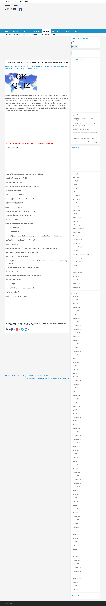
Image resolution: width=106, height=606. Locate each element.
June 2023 (75, 369)
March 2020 (75, 424)
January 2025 (76, 322)
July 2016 (75, 586)
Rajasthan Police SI (40, 66)
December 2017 (77, 523)
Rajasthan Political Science (79, 261)
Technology (76, 276)
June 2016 (75, 589)
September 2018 (77, 490)
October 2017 (76, 531)
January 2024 (76, 344)
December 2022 (77, 380)
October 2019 (76, 443)
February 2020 (76, 428)
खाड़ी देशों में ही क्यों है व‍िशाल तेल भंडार (81, 129)
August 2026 (76, 296)
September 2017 (77, 534)
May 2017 (75, 549)
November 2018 (77, 483)
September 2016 (77, 578)
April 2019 (75, 465)
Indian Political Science (78, 228)
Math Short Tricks (77, 236)
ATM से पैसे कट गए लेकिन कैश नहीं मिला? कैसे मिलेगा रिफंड (85, 138)
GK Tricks (75, 203)
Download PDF (76, 195)
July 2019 (75, 454)
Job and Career (76, 232)
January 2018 (76, 520)
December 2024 (77, 325)
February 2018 (76, 516)
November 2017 (77, 527)
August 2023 (76, 362)
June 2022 (75, 391)
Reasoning (75, 265)
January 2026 (76, 311)
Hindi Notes (76, 206)
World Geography (77, 287)
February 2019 (76, 472)
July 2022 (75, 388)
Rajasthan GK (76, 250)
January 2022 (76, 399)
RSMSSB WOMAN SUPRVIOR (58, 66)
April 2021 (75, 410)
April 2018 (75, 509)
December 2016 (77, 567)
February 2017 (76, 560)
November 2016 (77, 571)
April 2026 (75, 303)
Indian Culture (76, 210)
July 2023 (75, 366)
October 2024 (76, 333)
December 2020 (77, 417)
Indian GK (17, 66)
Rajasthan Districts (78, 243)
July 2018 (75, 498)
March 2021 (75, 413)
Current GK (76, 188)
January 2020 (76, 432)
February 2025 (76, 318)
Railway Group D (28, 66)
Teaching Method (77, 272)
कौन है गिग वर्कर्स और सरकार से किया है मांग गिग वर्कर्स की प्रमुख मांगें (85, 133)
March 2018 (75, 512)
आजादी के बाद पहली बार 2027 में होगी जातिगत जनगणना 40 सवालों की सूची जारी (85, 119)
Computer (75, 184)
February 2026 (76, 307)
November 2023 (77, 351)
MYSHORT (11, 9)
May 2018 (75, 505)
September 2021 (77, 406)
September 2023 (77, 358)
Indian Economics (77, 214)
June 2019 (75, 457)
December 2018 (77, 479)
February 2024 (76, 340)
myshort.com (9, 603)
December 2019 (77, 435)
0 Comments (34, 68)
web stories (76, 280)
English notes (76, 199)
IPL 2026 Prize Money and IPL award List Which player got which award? (85, 124)
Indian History (76, 225)
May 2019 (75, 461)
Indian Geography (77, 217)
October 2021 (76, 402)
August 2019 (76, 450)
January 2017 (76, 564)
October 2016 (76, 575)
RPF (47, 66)
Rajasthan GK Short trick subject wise (82, 254)
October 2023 (76, 355)
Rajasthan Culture (77, 239)
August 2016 (76, 582)
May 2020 (75, 421)
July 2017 (75, 542)
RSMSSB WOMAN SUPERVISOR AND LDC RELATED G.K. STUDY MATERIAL (47, 379)
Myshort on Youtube (12, 6)
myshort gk (22, 68)
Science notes (76, 269)
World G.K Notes (77, 283)
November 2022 (77, 384)
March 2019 (75, 468)
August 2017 (76, 538)
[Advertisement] (62, 16)
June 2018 (75, 501)
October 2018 (76, 487)
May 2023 (75, 373)
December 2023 (77, 347)
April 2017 (75, 553)
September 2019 (77, 446)
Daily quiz (12, 34)
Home (7, 34)
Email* (73, 41)
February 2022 (76, 395)
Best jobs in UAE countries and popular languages (85, 142)
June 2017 (75, 545)
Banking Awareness (78, 181)
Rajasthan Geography (78, 247)
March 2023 (75, 377)
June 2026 (75, 300)
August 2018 (76, 494)
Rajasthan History (77, 258)
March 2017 (75, 556)
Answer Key (76, 177)
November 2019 (77, 439)
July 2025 (75, 314)
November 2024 (77, 329)
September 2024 (77, 336)
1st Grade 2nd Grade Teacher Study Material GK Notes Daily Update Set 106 (27, 376)
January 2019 (76, 476)
